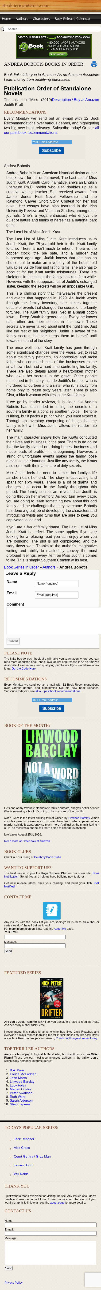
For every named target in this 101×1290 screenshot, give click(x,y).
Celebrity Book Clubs (47, 857)
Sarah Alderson (21, 1100)
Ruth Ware (18, 1097)
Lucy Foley (18, 1085)
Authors (22, 18)
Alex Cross (22, 1148)
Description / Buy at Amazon (75, 100)
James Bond (23, 1165)
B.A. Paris (17, 1070)
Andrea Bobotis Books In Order (43, 64)
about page (57, 1202)
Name (12, 582)
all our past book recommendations (57, 691)
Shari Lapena (20, 1104)
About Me (60, 928)
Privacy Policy (14, 1282)
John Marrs (18, 1078)
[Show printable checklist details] (94, 64)
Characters (41, 18)
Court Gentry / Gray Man (32, 1156)
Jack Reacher (24, 1139)
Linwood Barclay (79, 818)
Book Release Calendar (73, 18)
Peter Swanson (21, 1093)
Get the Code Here (24, 668)
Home (6, 18)
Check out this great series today (76, 1038)
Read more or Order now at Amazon (27, 841)
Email (11, 593)
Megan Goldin (20, 1089)
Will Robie (21, 1174)
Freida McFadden (23, 1074)
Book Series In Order (21, 567)
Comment (15, 604)
